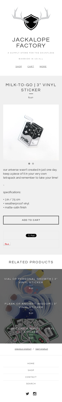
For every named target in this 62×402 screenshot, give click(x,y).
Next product (41, 349)
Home (31, 363)
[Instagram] (34, 393)
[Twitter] (27, 393)
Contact (31, 377)
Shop (19, 66)
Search (31, 383)
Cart (31, 66)
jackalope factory (31, 43)
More (43, 66)
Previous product (23, 349)
